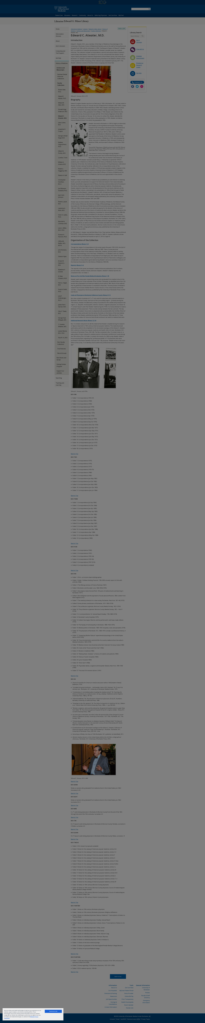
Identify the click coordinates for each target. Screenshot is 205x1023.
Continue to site (53, 1011)
